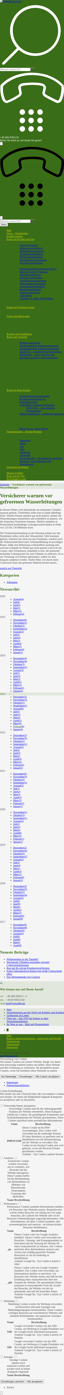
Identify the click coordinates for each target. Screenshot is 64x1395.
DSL (22, 449)
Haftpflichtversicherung (32, 251)
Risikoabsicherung (22, 378)
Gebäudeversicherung (31, 277)
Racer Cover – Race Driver (34, 428)
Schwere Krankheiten (24, 363)
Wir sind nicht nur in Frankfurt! (29, 331)
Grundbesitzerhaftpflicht (32, 286)
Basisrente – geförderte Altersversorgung (41, 351)
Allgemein (12, 582)
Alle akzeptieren (35, 1381)
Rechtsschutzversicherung (33, 260)
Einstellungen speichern (12, 1381)
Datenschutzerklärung (18, 1085)
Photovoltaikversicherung (33, 283)
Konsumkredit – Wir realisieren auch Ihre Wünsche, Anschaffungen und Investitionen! (41, 461)
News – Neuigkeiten (17, 233)
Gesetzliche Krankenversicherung (37, 405)
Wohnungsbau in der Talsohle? (23, 959)
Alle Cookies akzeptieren (47, 1076)
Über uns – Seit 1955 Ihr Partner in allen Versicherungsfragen (27, 1020)
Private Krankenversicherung (35, 396)
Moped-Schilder (15, 473)
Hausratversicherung (30, 274)
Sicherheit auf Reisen (18, 467)
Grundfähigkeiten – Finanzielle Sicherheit (34, 422)
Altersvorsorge (20, 340)
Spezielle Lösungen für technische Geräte (34, 304)
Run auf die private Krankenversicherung (28, 968)
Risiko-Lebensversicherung (27, 369)
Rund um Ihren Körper (18, 390)
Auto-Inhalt (26, 295)
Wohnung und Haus (23, 266)
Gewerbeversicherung (31, 263)
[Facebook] (8, 1030)
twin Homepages (9, 1056)
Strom (23, 443)
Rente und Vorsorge (17, 337)
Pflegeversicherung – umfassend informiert (42, 413)
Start (9, 230)
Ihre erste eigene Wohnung (33, 271)
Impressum (12, 1047)
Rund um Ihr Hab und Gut (20, 239)
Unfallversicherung (23, 425)
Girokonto (25, 452)
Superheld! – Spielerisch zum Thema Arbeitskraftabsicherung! (32, 374)
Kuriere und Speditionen (19, 334)
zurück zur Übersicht (11, 568)
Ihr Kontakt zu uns (16, 479)
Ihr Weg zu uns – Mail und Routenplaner (28, 1024)
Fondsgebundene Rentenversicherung (39, 345)
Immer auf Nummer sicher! (21, 307)
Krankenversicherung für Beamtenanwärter (33, 400)
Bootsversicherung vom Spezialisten (32, 301)
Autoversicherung (29, 245)
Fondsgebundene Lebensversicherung (39, 348)
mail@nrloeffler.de (15, 1003)
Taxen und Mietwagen (18, 316)
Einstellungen (26, 1076)
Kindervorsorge (15, 236)
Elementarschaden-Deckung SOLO (38, 268)
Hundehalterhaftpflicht (31, 254)
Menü (4, 224)
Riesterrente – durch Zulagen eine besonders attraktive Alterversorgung (39, 356)
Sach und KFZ (21, 242)
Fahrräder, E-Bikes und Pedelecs (36, 298)
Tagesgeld (25, 455)
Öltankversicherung (30, 292)
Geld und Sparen (22, 437)
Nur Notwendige (8, 1076)
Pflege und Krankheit (24, 393)
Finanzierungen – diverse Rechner (24, 431)
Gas (22, 446)
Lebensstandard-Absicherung (28, 381)
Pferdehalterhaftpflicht (31, 257)
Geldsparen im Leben (18, 1015)
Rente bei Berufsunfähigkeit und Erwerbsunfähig (38, 366)
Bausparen (25, 440)
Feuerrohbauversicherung (33, 280)
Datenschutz (13, 1044)
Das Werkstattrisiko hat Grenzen (23, 977)
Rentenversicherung (30, 342)
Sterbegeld (18, 360)
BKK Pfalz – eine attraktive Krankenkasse (40, 409)
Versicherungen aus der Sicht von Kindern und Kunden (35, 1012)
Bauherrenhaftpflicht (30, 289)
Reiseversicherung (22, 470)
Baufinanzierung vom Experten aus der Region (37, 434)
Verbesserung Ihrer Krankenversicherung (34, 416)
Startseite (4, 484)
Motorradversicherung (31, 248)
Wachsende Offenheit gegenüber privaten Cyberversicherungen (28, 964)
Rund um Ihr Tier (16, 476)
